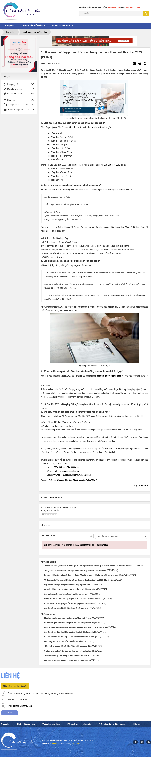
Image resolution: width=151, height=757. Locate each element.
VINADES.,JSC (77, 743)
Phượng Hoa (143, 486)
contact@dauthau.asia (22, 706)
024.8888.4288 (73, 467)
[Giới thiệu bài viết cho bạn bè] (134, 63)
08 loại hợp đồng (96, 127)
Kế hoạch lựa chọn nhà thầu (79, 724)
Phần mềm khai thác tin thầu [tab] (15, 686)
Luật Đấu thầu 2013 (112, 164)
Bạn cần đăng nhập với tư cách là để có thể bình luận (76, 545)
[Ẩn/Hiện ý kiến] (91, 536)
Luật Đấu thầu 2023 (72, 127)
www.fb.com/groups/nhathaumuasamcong (72, 475)
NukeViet (56, 743)
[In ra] (140, 63)
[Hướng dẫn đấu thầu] (21, 11)
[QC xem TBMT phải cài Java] (19, 53)
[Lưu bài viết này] (145, 63)
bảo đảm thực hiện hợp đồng (109, 375)
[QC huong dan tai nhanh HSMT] (94, 40)
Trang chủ (9, 25)
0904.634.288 (59, 467)
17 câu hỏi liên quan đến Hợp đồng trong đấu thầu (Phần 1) (72, 480)
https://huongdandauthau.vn (67, 471)
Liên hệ (9, 712)
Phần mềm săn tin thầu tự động (112, 724)
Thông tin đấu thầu (61, 25)
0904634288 (22, 699)
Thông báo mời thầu (51, 724)
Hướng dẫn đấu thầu (33, 25)
